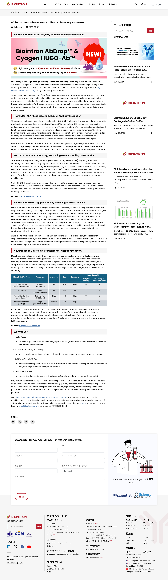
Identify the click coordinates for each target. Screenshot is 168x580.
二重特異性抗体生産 (93, 529)
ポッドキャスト (131, 529)
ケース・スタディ (149, 523)
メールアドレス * (69, 455)
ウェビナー (130, 523)
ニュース (23, 12)
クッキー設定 (130, 576)
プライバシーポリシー (15, 563)
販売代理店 (147, 552)
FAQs (145, 543)
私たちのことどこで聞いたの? (74, 466)
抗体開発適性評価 (94, 557)
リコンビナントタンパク (55, 569)
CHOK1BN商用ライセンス (95, 549)
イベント (146, 520)
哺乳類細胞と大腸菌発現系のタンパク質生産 (63, 554)
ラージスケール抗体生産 (95, 532)
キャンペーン (130, 526)
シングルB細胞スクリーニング (58, 527)
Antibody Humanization (30, 196)
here (84, 403)
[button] (144, 4)
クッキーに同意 (147, 576)
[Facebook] (26, 422)
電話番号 (18, 466)
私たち (14, 12)
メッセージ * (20, 476)
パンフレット (148, 526)
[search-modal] (136, 4)
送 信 (21, 496)
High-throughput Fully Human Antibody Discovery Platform (41, 397)
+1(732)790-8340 (133, 558)
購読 (150, 31)
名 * (63, 445)
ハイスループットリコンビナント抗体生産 (101, 527)
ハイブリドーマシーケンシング (58, 529)
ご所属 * (18, 455)
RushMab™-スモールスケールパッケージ (101, 538)
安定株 (49, 572)
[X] (20, 422)
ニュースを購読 (122, 25)
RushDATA (92, 524)
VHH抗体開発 (51, 524)
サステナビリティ (149, 540)
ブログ (145, 529)
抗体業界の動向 (131, 520)
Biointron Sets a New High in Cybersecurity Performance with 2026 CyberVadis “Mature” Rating (132, 227)
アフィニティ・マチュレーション (59, 543)
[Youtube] (29, 546)
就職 (127, 543)
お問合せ (129, 552)
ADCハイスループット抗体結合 (99, 541)
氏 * (16, 445)
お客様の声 (130, 540)
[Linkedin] (13, 422)
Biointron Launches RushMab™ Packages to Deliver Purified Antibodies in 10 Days (130, 121)
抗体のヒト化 (51, 546)
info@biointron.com (28, 406)
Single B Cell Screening (29, 325)
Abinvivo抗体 (52, 566)
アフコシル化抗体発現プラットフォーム (100, 535)
